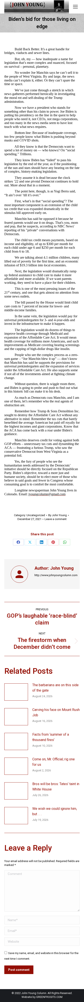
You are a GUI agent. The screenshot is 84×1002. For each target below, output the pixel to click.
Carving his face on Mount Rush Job (56, 712)
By (57, 515)
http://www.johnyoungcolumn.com (56, 575)
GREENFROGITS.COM (49, 997)
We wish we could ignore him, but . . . (54, 811)
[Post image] (16, 692)
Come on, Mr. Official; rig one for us (53, 762)
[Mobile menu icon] (75, 6)
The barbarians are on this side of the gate (55, 688)
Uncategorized (35, 515)
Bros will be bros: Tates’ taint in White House (55, 787)
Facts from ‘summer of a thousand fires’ (50, 737)
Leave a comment (56, 519)
